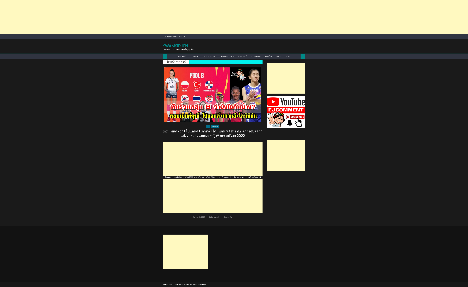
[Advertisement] (73, 17)
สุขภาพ (278, 56)
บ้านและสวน (256, 56)
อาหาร (288, 56)
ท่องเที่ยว (268, 56)
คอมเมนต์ (181, 56)
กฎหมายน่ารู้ (242, 56)
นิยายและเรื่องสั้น (227, 56)
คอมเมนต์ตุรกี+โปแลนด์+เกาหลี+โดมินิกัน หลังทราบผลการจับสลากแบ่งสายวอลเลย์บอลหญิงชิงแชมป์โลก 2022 (212, 133)
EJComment (214, 217)
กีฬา (208, 126)
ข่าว (170, 56)
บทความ (194, 56)
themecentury (200, 284)
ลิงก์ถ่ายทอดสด (209, 56)
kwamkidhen (175, 46)
